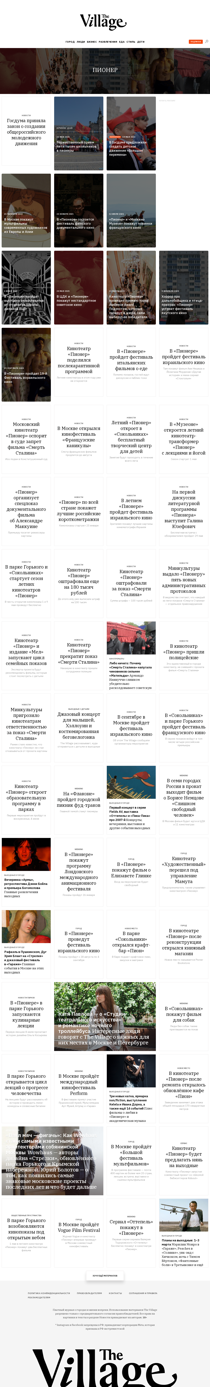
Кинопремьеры (116, 659)
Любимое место (66, 1009)
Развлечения (108, 41)
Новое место (131, 928)
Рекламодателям (39, 1297)
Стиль (130, 41)
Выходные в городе (119, 803)
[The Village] (105, 23)
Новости (26, 115)
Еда (122, 41)
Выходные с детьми (78, 709)
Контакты (115, 1293)
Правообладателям (89, 1293)
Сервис (183, 1143)
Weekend (79, 788)
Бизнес (92, 41)
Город (70, 41)
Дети (140, 41)
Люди (81, 41)
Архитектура (13, 1130)
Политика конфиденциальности (49, 1293)
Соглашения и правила (143, 1293)
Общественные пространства (26, 1215)
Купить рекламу (167, 101)
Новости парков (26, 998)
